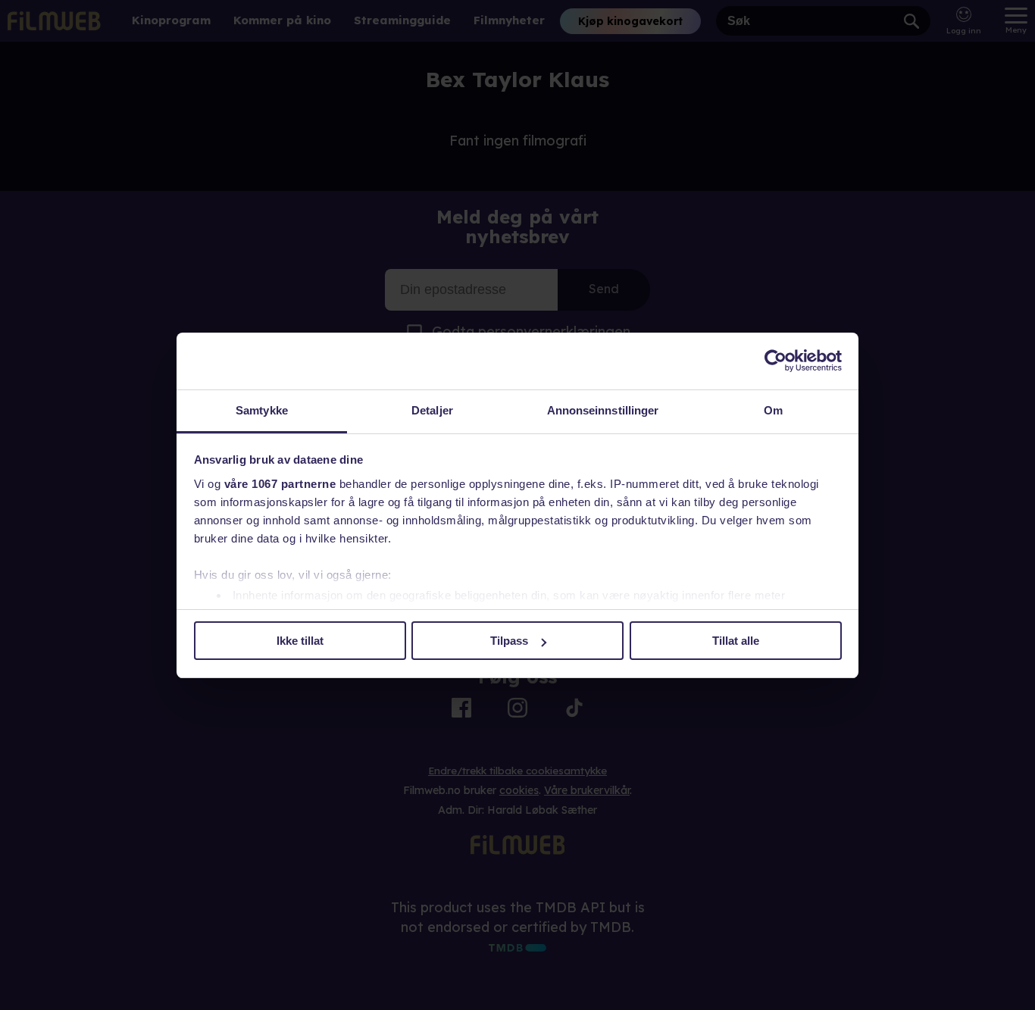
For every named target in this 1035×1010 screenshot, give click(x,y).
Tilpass (509, 640)
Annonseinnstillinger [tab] (603, 410)
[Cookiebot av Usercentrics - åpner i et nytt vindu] (775, 360)
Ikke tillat (300, 640)
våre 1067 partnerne (280, 483)
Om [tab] (773, 410)
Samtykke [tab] (262, 410)
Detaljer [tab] (432, 410)
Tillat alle (735, 640)
